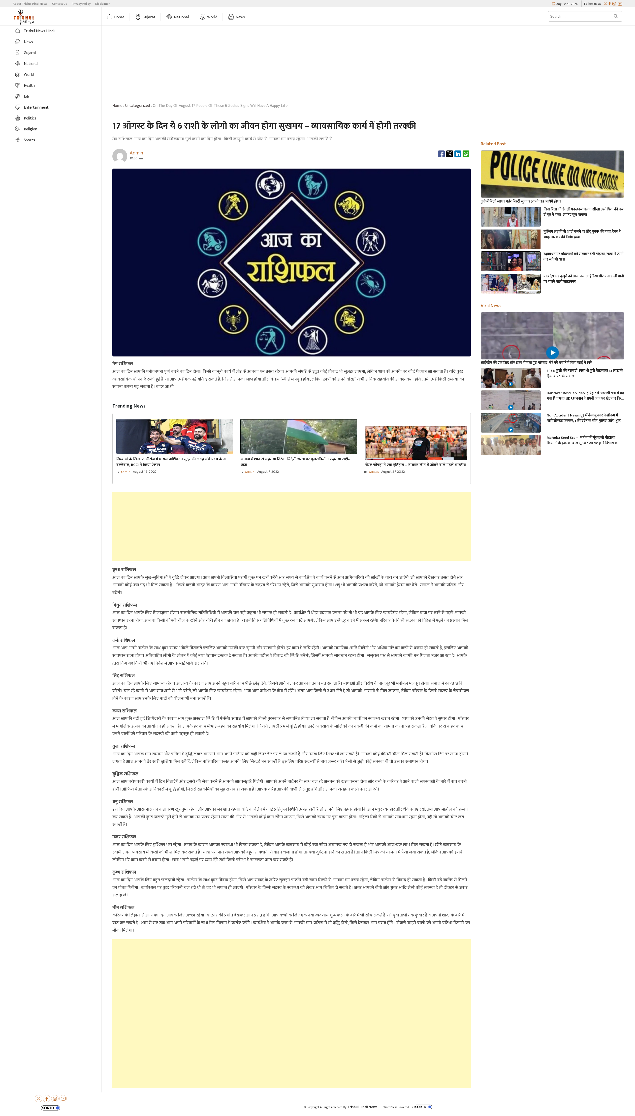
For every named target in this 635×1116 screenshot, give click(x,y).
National (181, 17)
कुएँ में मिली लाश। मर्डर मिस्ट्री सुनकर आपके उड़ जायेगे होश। (521, 201)
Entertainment (36, 107)
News (240, 17)
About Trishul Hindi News (30, 3)
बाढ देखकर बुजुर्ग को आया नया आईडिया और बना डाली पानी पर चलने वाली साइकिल (583, 279)
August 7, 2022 (268, 471)
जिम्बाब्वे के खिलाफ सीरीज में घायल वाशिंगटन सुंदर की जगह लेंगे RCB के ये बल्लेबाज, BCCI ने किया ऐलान (171, 462)
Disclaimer (102, 3)
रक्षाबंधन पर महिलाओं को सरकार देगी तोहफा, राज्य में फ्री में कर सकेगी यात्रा (583, 256)
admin (125, 472)
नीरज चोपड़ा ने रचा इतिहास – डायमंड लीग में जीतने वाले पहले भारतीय (415, 465)
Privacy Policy (81, 3)
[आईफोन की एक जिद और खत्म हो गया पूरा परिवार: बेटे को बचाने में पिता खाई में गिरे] (552, 352)
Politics (30, 118)
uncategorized (137, 105)
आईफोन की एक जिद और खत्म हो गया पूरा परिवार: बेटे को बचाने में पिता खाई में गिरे (536, 363)
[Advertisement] (368, 65)
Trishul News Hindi (39, 31)
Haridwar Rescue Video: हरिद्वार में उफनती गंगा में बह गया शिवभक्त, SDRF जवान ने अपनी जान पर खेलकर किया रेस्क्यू (585, 395)
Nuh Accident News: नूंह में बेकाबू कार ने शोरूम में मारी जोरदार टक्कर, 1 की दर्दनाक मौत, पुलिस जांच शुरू (584, 418)
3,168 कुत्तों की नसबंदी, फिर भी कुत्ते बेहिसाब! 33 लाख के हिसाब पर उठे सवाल (585, 373)
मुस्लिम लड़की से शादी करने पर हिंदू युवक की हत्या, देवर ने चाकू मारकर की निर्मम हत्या (582, 234)
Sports (29, 140)
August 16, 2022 (145, 471)
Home (119, 17)
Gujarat (149, 17)
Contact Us (59, 3)
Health (29, 85)
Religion (30, 129)
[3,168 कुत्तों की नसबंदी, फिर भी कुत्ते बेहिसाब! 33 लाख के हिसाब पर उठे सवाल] (511, 385)
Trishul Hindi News (362, 1107)
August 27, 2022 (393, 471)
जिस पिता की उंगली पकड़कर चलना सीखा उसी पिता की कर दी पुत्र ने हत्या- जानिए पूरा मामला (583, 212)
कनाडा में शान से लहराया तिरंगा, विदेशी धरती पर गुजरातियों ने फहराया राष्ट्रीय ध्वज (295, 462)
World (212, 17)
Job (26, 96)
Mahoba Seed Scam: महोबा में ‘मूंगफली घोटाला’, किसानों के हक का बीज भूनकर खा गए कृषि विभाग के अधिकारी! (582, 440)
